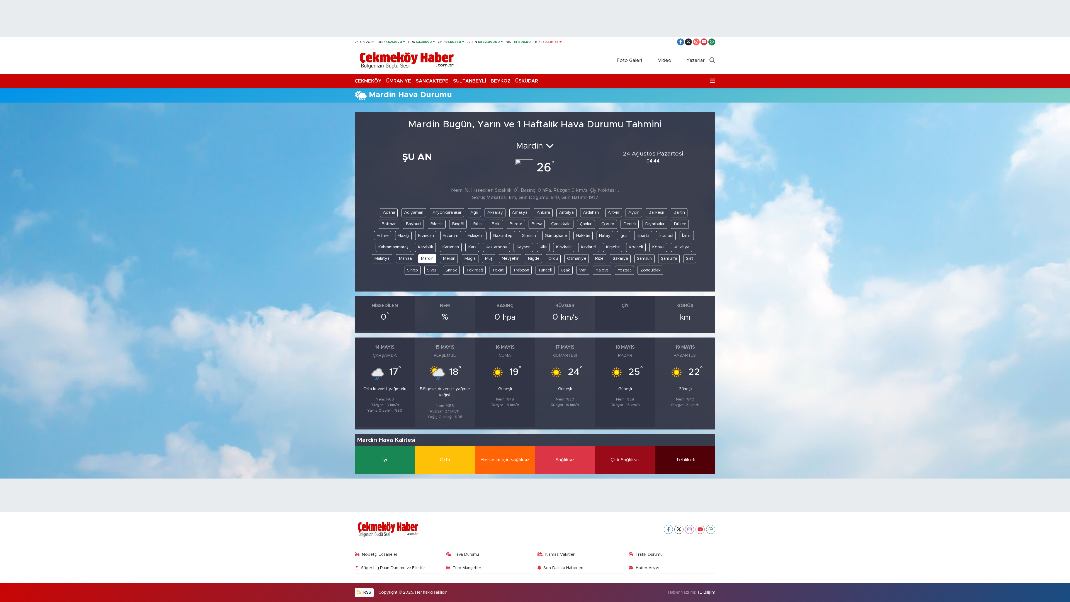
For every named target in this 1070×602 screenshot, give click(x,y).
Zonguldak (650, 270)
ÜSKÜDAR (526, 81)
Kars (472, 247)
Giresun (529, 236)
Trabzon (521, 270)
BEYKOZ (500, 81)
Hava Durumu (466, 554)
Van (583, 270)
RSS (366, 592)
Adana (389, 212)
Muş (489, 258)
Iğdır (624, 236)
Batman (389, 224)
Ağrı (474, 212)
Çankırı (586, 224)
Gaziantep (502, 236)
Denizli (629, 224)
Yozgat (624, 270)
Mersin (449, 258)
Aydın (633, 212)
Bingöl (458, 224)
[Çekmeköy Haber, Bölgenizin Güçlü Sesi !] (407, 60)
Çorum (607, 224)
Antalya (566, 212)
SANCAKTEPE (432, 81)
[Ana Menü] (712, 81)
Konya (658, 247)
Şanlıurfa (669, 258)
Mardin (427, 258)
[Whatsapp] (710, 529)
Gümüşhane (556, 236)
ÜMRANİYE (398, 81)
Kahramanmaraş (393, 247)
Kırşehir (613, 247)
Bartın (679, 212)
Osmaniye (576, 258)
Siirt (689, 258)
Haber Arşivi (647, 568)
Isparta (643, 236)
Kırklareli (589, 247)
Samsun (644, 258)
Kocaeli (636, 247)
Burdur (515, 224)
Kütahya (681, 247)
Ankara (543, 212)
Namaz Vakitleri (560, 554)
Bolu (496, 224)
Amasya (519, 212)
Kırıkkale (564, 247)
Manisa (405, 258)
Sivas (432, 270)
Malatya (382, 258)
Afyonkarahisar (446, 212)
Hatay (605, 236)
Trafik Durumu (649, 554)
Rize (599, 258)
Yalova (602, 270)
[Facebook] (668, 529)
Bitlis (477, 224)
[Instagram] (689, 529)
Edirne (383, 236)
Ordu (553, 258)
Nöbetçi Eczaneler (379, 554)
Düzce (680, 224)
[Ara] (712, 60)
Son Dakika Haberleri (563, 568)
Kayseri (523, 247)
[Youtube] (700, 529)
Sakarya (620, 258)
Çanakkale (561, 224)
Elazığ (403, 236)
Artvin (613, 212)
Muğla (470, 258)
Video (664, 60)
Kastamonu (496, 247)
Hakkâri (583, 236)
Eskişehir (476, 236)
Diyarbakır (655, 224)
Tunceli (545, 270)
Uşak (565, 270)
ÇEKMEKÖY (368, 81)
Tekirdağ (474, 270)
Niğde (533, 258)
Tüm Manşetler (467, 568)
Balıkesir (656, 212)
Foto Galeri (629, 60)
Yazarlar (696, 60)
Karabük (425, 247)
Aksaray (495, 212)
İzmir (686, 236)
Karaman (450, 247)
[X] (679, 529)
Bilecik (436, 224)
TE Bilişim (706, 592)
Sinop (412, 270)
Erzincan (426, 236)
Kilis (543, 247)
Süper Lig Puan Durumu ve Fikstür (393, 568)
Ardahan (591, 212)
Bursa (536, 224)
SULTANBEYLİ (469, 81)
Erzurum (450, 236)
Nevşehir (510, 258)
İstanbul (666, 236)
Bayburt (413, 224)
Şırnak (451, 270)
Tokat (498, 270)
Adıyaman (413, 212)
